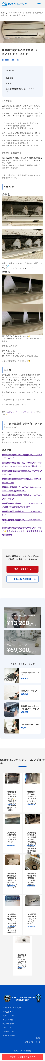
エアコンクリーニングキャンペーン (21, 412)
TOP (2, 12)
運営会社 (39, 1038)
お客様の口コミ (8, 1031)
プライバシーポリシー (33, 1042)
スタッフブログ (15, 12)
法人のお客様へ (8, 1023)
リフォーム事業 (8, 1035)
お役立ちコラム (8, 1011)
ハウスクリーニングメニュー (13, 1007)
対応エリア (6, 1027)
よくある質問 (7, 1019)
